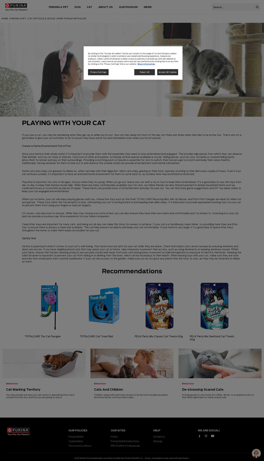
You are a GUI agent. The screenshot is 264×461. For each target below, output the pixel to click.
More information (146, 64)
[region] (133, 63)
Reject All (144, 72)
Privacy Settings (98, 72)
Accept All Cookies (168, 72)
